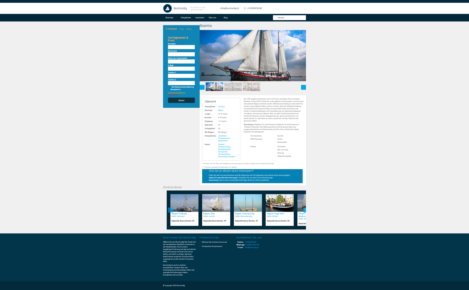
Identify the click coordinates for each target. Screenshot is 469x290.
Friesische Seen (224, 138)
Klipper (220, 110)
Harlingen (180, 216)
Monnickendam (247, 216)
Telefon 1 (172, 73)
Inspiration (199, 17)
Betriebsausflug (224, 149)
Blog (226, 17)
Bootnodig (180, 8)
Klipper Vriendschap (245, 213)
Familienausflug (224, 147)
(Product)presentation (226, 157)
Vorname (172, 44)
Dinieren (221, 144)
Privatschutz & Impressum (212, 246)
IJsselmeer (222, 136)
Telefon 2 (172, 80)
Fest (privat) (222, 152)
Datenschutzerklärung (176, 93)
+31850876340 (254, 8)
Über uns (212, 17)
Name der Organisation (177, 58)
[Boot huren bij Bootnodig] (167, 8)
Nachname (173, 51)
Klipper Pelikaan (179, 213)
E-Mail (171, 65)
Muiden (275, 216)
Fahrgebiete (186, 17)
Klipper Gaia (209, 213)
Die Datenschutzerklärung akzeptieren (182, 88)
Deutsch (281, 18)
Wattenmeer (223, 141)
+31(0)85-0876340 (252, 245)
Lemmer (221, 107)
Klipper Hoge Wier (275, 213)
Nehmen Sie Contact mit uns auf (214, 242)
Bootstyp (169, 17)
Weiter (181, 100)
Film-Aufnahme (224, 154)
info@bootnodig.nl (229, 8)
